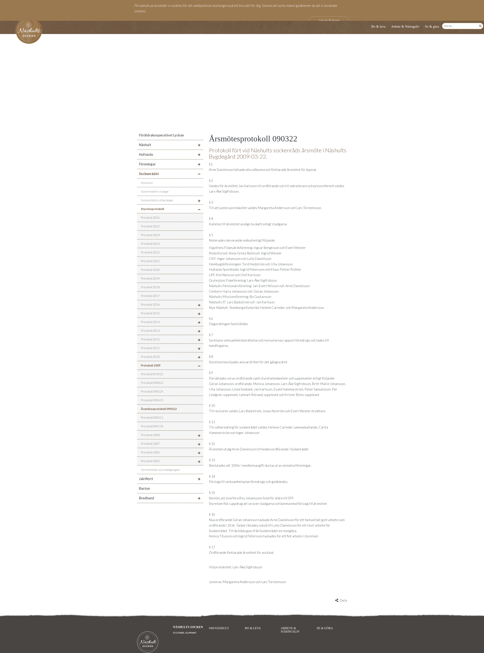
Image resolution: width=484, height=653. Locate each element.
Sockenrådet (149, 174)
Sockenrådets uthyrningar (157, 200)
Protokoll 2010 (150, 356)
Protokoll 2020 (150, 269)
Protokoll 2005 (150, 461)
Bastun (144, 488)
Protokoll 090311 (152, 417)
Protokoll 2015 (150, 313)
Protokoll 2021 (150, 261)
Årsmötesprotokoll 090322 (159, 409)
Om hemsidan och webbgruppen (160, 469)
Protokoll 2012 (150, 339)
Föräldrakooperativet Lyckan (161, 135)
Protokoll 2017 (150, 295)
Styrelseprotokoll (152, 209)
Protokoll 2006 (150, 452)
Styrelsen (147, 182)
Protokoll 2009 (151, 365)
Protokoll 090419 (152, 400)
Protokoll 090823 (152, 382)
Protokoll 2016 (150, 304)
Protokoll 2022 (150, 252)
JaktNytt (146, 479)
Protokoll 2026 (150, 217)
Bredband (146, 498)
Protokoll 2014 (150, 322)
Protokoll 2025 (150, 226)
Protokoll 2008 (150, 435)
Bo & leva (378, 26)
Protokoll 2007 (150, 443)
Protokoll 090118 (152, 426)
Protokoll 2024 (150, 235)
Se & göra (432, 26)
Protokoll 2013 (150, 330)
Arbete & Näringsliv (405, 26)
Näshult (145, 145)
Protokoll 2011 (150, 348)
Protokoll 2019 (150, 278)
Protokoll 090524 (152, 391)
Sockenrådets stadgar (155, 191)
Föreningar (147, 164)
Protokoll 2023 (150, 243)
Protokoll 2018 (150, 287)
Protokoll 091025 (152, 374)
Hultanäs (146, 154)
